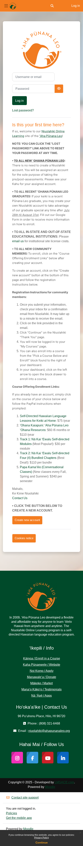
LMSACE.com (64, 782)
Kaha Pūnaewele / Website (41, 664)
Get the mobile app (19, 817)
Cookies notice (24, 538)
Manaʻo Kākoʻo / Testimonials (41, 689)
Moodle (50, 787)
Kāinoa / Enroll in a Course (41, 658)
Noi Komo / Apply (41, 670)
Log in (75, 5)
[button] (52, 6)
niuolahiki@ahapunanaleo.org (49, 730)
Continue (42, 842)
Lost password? (23, 110)
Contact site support (25, 797)
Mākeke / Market (41, 683)
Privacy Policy (41, 837)
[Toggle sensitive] (58, 88)
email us (18, 241)
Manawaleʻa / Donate (41, 677)
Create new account (27, 520)
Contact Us (19, 498)
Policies (11, 813)
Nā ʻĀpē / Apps (41, 695)
